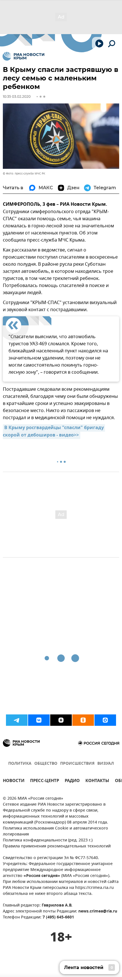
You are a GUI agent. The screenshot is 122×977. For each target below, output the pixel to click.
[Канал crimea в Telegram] (17, 720)
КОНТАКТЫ (97, 781)
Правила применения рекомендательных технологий (57, 846)
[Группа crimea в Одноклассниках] (83, 720)
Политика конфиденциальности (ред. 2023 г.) (47, 840)
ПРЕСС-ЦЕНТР (44, 781)
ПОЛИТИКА (19, 763)
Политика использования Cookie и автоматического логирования (55, 831)
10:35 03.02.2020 (17, 96)
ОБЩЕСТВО (45, 763)
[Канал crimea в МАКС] (105, 720)
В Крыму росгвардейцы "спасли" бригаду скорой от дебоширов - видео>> (54, 431)
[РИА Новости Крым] (23, 56)
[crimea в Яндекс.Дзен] (61, 720)
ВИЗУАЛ (105, 763)
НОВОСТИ (13, 781)
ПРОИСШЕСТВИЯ (77, 763)
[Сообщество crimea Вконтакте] (39, 720)
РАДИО (72, 781)
